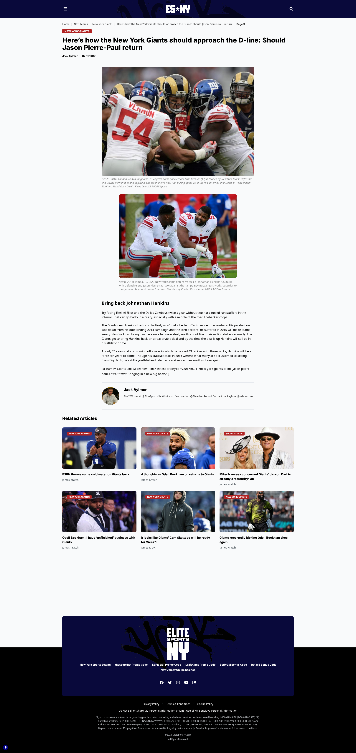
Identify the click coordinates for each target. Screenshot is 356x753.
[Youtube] (186, 682)
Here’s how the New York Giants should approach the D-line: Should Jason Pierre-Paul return (174, 24)
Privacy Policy (151, 704)
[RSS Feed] (194, 682)
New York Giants (102, 24)
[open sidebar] (65, 9)
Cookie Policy (205, 704)
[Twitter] (170, 682)
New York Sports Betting (95, 664)
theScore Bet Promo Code (131, 664)
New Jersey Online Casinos (178, 669)
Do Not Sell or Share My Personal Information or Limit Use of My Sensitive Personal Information (178, 710)
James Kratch (70, 480)
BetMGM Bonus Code (233, 664)
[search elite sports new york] (291, 9)
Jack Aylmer (70, 56)
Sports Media (234, 433)
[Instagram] (178, 682)
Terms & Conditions (178, 704)
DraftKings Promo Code (200, 664)
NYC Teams (81, 24)
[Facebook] (162, 682)
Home (66, 24)
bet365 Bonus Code (263, 664)
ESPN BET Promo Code (166, 664)
